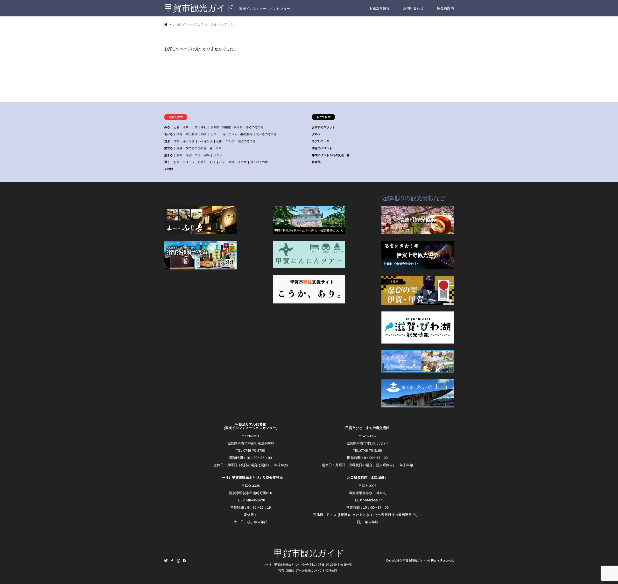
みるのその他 (254, 127)
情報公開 (331, 570)
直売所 (242, 162)
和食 (204, 134)
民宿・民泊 (193, 155)
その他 (168, 169)
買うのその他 (259, 162)
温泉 (207, 155)
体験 (176, 141)
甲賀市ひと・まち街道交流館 (367, 428)
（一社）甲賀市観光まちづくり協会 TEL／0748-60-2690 (300, 564)
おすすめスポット (323, 127)
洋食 (179, 134)
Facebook (172, 560)
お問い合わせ (413, 8)
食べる (168, 134)
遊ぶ (167, 141)
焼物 (231, 162)
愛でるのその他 (196, 148)
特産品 (316, 162)
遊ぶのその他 (246, 141)
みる (167, 127)
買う (167, 162)
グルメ (316, 134)
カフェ (215, 134)
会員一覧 (346, 564)
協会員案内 (445, 8)
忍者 (176, 127)
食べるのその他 (266, 134)
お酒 (213, 162)
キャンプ (189, 141)
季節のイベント (322, 148)
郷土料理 (191, 134)
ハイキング (205, 141)
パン (222, 162)
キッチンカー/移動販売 (238, 134)
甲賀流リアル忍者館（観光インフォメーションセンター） (250, 426)
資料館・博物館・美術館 (226, 127)
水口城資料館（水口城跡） (367, 477)
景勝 (179, 148)
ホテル (217, 155)
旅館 (179, 155)
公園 (219, 141)
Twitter (166, 560)
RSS (184, 560)
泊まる (168, 155)
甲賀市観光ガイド (309, 553)
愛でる (168, 148)
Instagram (178, 560)
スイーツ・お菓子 (194, 162)
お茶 (176, 162)
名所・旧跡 (190, 127)
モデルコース (320, 141)
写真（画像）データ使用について (300, 570)
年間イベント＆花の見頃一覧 (331, 155)
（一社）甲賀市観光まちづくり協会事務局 (250, 477)
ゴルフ (230, 141)
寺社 (204, 127)
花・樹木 (215, 148)
